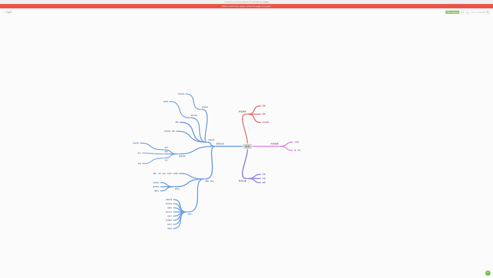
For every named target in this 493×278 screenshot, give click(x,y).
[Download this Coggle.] (467, 8)
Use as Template (479, 8)
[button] (487, 273)
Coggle (265, 2)
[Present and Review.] (462, 8)
